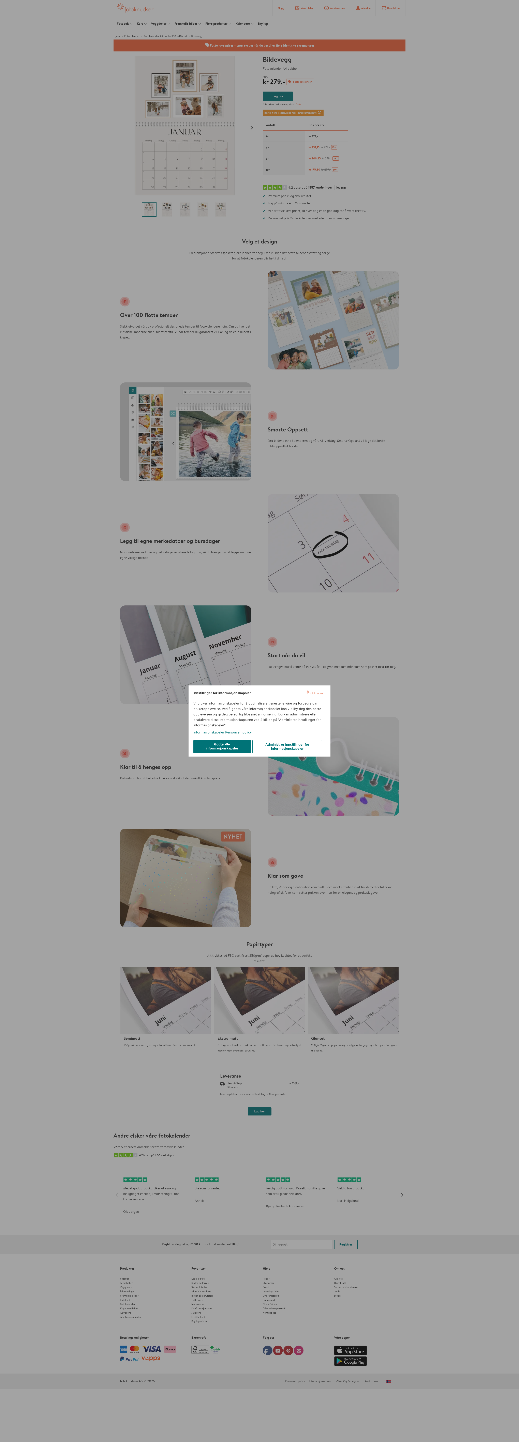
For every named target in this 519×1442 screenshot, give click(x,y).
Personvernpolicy (238, 732)
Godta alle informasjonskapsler (222, 746)
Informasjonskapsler (208, 732)
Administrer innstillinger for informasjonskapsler (287, 746)
